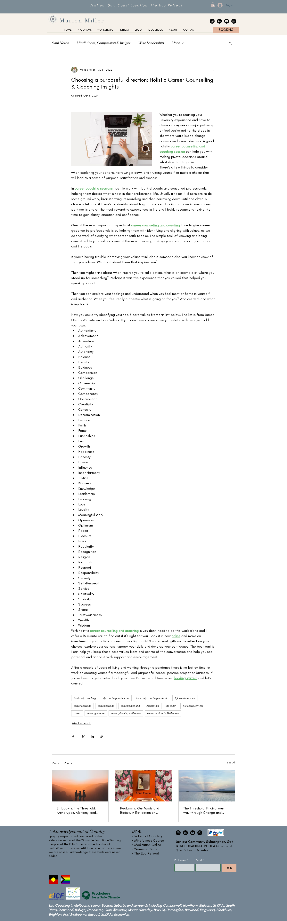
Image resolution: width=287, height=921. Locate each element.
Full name (181, 860)
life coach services (193, 705)
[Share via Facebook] (73, 736)
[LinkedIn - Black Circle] (219, 21)
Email (199, 860)
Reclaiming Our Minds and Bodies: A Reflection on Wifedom (139, 810)
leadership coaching (85, 698)
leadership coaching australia (152, 698)
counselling (152, 705)
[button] (213, 4)
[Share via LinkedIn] (92, 736)
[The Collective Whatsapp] (233, 21)
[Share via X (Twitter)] (83, 736)
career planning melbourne (126, 713)
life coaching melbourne (115, 698)
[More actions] (213, 69)
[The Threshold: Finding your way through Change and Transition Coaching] (207, 785)
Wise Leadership (151, 43)
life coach (171, 705)
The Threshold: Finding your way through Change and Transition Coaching (203, 810)
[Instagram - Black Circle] (212, 21)
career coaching (82, 705)
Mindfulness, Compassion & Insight (103, 43)
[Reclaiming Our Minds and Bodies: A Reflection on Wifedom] (143, 785)
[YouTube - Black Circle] (226, 21)
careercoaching (106, 705)
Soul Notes (60, 43)
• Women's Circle (144, 849)
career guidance (95, 713)
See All (231, 762)
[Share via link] (102, 736)
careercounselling (130, 705)
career (77, 713)
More (175, 43)
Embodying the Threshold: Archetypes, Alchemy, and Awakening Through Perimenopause (76, 810)
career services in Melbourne (163, 713)
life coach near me (185, 698)
